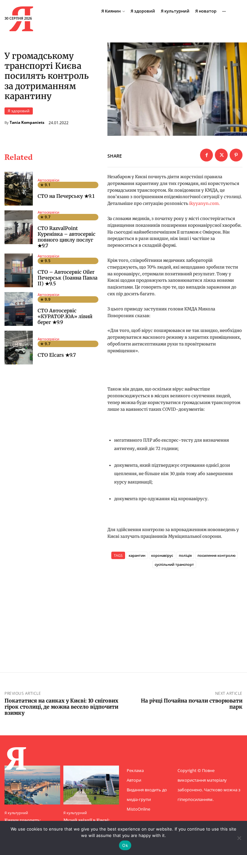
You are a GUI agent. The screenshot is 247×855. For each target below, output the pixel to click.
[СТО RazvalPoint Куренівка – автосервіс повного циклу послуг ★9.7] (19, 227)
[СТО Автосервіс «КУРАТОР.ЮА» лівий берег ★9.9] (19, 309)
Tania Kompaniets (27, 122)
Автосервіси (48, 180)
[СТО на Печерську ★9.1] (19, 189)
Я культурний (16, 812)
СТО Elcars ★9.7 (57, 355)
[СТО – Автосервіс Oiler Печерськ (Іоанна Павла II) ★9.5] (19, 270)
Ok (125, 845)
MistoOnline (138, 809)
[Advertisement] (175, 611)
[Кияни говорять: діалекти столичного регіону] (32, 785)
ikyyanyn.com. (204, 203)
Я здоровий (19, 111)
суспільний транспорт (174, 564)
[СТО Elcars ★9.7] (19, 347)
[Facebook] (206, 155)
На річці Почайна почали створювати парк (191, 703)
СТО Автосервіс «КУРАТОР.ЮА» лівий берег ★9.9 (65, 316)
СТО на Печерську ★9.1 (66, 196)
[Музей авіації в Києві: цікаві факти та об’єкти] (91, 785)
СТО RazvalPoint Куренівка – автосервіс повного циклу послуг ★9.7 (67, 237)
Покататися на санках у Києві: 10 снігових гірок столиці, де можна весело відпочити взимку (61, 706)
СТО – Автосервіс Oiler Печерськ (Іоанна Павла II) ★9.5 (67, 278)
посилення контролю (216, 555)
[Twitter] (221, 155)
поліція (185, 555)
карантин (137, 555)
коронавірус (162, 555)
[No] (239, 838)
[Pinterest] (236, 155)
